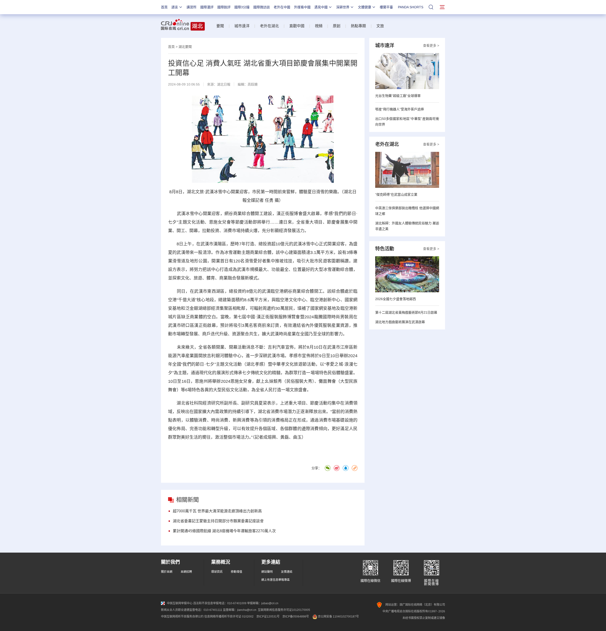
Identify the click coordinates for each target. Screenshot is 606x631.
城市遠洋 (242, 26)
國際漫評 (207, 7)
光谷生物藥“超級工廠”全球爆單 (398, 96)
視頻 (318, 26)
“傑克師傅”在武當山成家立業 (396, 194)
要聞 (220, 26)
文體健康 (364, 7)
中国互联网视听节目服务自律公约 (182, 616)
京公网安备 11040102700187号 (338, 616)
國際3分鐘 (242, 7)
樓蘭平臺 (386, 7)
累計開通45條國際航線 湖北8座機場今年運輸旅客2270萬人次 (224, 531)
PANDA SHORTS (410, 7)
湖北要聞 (185, 47)
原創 (336, 26)
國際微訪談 (261, 7)
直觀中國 (296, 26)
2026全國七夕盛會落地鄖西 (395, 299)
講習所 (191, 7)
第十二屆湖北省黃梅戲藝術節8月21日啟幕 (406, 312)
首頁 (164, 7)
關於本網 (166, 571)
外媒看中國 (302, 7)
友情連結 (286, 571)
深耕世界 (342, 7)
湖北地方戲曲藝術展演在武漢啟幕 (400, 322)
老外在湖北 (269, 26)
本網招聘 (186, 571)
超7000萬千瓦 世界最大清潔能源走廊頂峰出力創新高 (217, 511)
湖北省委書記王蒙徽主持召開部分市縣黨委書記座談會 (218, 521)
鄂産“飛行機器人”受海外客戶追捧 (399, 109)
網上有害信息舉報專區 (275, 579)
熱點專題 (358, 26)
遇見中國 (321, 7)
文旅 (380, 26)
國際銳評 (224, 7)
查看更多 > (431, 45)
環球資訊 (217, 571)
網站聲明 (267, 571)
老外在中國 (282, 7)
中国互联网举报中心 (179, 603)
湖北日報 (223, 84)
